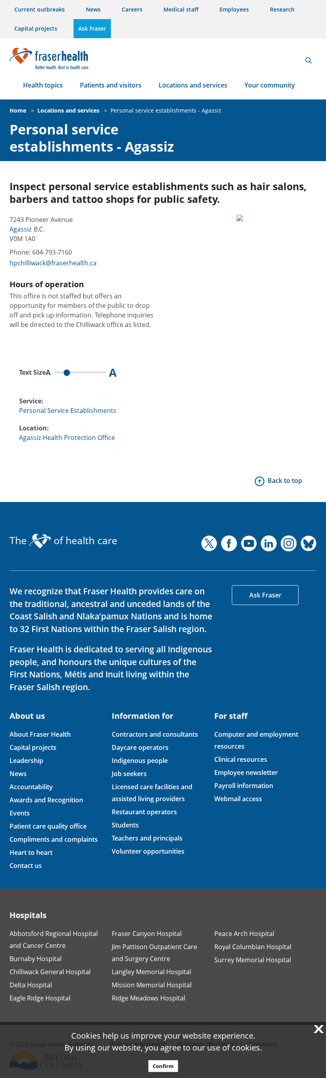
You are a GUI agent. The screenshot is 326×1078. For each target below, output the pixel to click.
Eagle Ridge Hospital (40, 998)
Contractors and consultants (155, 734)
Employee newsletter (246, 772)
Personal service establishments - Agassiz (166, 110)
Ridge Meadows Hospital (148, 998)
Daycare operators (140, 747)
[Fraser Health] (49, 57)
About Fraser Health (40, 734)
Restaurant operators (144, 812)
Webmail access (238, 798)
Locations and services (193, 85)
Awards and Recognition (46, 800)
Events (20, 813)
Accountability (31, 786)
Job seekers (129, 773)
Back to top (285, 480)
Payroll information (243, 785)
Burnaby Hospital (36, 958)
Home (18, 110)
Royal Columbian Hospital (252, 946)
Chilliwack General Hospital (50, 971)
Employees (234, 9)
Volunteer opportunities (148, 851)
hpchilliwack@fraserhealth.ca (53, 263)
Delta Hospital (31, 985)
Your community (269, 85)
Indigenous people (140, 760)
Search (308, 60)
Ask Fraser (92, 28)
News (93, 9)
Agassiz (20, 229)
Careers (132, 9)
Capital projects (35, 28)
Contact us (26, 865)
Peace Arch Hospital (244, 933)
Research (282, 9)
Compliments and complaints (54, 839)
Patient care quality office (48, 826)
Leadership (26, 760)
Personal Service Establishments (67, 410)
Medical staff (180, 9)
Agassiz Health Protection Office (67, 437)
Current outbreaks (39, 9)
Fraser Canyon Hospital (147, 933)
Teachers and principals (147, 838)
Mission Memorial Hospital (152, 985)
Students (125, 825)
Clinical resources (240, 759)
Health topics (43, 85)
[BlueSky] (308, 543)
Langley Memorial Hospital (151, 971)
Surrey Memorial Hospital (252, 959)
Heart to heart (31, 852)
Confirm (163, 1066)
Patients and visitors (111, 85)
